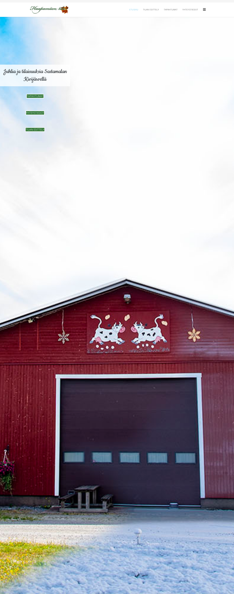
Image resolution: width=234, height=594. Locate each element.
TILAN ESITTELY (35, 129)
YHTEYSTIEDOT (35, 113)
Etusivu (133, 9)
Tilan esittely (151, 9)
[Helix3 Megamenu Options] (204, 9)
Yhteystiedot (190, 9)
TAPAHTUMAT (35, 96)
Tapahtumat (171, 9)
